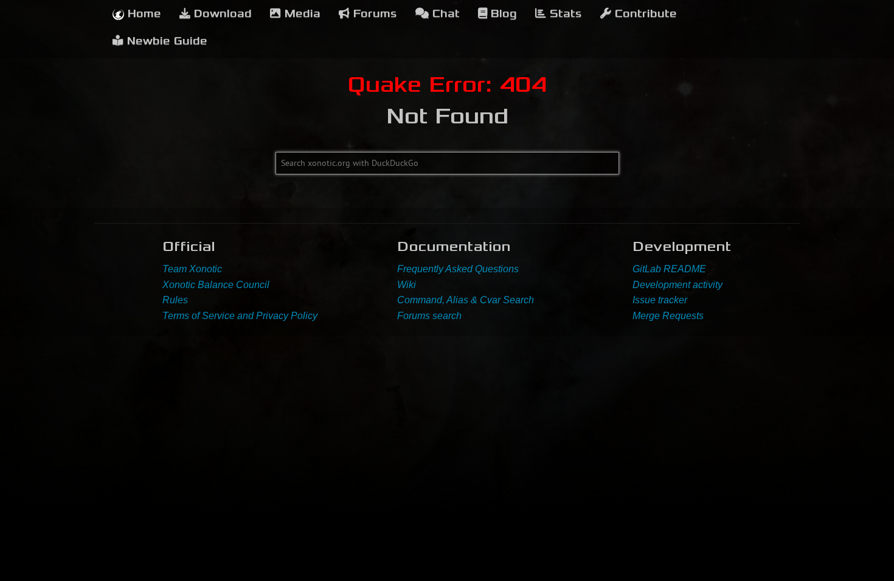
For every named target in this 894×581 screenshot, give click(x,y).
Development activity (677, 285)
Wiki (406, 285)
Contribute (644, 13)
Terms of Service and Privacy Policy (239, 316)
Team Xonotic (192, 269)
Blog (502, 13)
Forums (373, 13)
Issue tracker (659, 300)
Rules (175, 300)
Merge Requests (668, 316)
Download (221, 13)
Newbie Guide (165, 41)
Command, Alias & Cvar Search (465, 300)
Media (301, 13)
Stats (564, 13)
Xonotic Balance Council (215, 285)
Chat (444, 13)
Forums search (429, 316)
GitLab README (669, 269)
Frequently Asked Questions (458, 269)
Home (142, 13)
